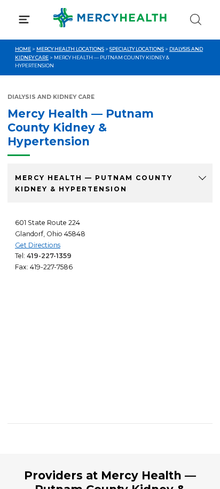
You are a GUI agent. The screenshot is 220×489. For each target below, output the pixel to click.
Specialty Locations (136, 49)
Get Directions (37, 245)
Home (23, 49)
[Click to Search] (195, 19)
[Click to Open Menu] (24, 19)
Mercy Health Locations (70, 49)
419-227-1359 (49, 256)
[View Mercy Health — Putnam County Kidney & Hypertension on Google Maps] (110, 344)
